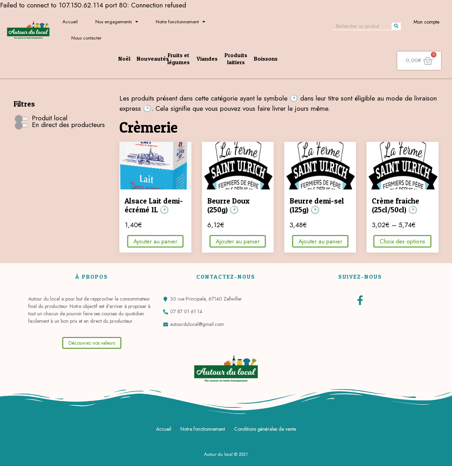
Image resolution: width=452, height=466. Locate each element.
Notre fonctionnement (177, 21)
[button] (92, 343)
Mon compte (426, 21)
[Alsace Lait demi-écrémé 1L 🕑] (155, 165)
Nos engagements (113, 21)
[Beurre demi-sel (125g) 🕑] (320, 165)
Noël (124, 58)
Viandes (207, 58)
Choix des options (402, 241)
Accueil (70, 21)
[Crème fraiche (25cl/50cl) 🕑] (402, 165)
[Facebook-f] (360, 300)
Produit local (48, 118)
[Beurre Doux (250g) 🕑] (238, 165)
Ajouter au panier (155, 241)
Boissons (266, 58)
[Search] (396, 26)
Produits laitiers (236, 59)
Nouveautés (153, 58)
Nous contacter (86, 38)
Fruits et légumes (178, 59)
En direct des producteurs (67, 124)
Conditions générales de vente (265, 428)
